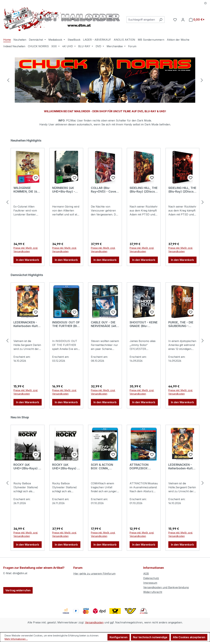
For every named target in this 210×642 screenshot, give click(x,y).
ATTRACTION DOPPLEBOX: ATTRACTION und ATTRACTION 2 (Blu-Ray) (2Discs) (143, 466)
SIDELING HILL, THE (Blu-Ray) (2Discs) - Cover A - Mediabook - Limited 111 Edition (144, 189)
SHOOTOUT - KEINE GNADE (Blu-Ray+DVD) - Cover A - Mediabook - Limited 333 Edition (144, 324)
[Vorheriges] (8, 80)
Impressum (150, 582)
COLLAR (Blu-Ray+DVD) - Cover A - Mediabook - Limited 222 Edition (105, 189)
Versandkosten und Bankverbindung (166, 587)
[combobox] (141, 19)
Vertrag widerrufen (18, 590)
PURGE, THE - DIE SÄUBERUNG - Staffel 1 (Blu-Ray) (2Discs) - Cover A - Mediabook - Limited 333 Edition (181, 324)
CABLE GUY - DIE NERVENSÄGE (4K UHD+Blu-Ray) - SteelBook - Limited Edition (103, 324)
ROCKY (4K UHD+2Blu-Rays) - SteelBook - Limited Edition (26, 466)
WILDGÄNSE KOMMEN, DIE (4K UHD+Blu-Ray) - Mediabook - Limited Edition (26, 189)
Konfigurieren (118, 637)
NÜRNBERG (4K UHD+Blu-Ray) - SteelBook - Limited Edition (63, 189)
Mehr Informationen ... (16, 639)
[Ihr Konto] (183, 19)
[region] (105, 80)
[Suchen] (161, 19)
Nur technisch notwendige (150, 637)
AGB (146, 573)
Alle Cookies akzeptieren (189, 637)
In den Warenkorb (27, 260)
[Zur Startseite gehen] (61, 19)
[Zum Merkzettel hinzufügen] (35, 177)
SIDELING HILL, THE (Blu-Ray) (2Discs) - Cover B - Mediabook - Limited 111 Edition (182, 189)
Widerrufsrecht (152, 592)
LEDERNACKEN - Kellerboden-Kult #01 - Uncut (25, 324)
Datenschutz (151, 578)
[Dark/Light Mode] (205, 3)
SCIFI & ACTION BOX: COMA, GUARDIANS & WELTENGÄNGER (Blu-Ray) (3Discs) (104, 466)
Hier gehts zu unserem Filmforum (94, 573)
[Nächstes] (201, 80)
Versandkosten (94, 622)
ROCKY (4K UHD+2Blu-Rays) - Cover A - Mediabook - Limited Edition (65, 466)
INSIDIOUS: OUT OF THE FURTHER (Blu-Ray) (66, 324)
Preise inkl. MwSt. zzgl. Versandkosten (25, 250)
